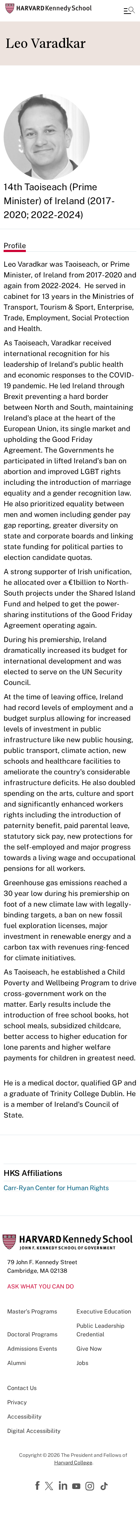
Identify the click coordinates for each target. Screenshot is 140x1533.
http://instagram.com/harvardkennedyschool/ (90, 1487)
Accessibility (24, 1416)
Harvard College (73, 1462)
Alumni (16, 1363)
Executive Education (103, 1311)
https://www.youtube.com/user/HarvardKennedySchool (77, 1486)
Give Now (89, 1348)
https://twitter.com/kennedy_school (50, 1486)
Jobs (82, 1363)
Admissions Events (32, 1348)
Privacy (17, 1402)
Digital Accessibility (34, 1431)
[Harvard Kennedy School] (48, 8)
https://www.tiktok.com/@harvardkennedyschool (104, 1486)
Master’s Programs (32, 1311)
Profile (15, 245)
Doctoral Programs (32, 1334)
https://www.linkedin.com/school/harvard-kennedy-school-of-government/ (64, 1486)
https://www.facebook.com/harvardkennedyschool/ (38, 1486)
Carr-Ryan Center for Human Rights (56, 1188)
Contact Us (22, 1388)
